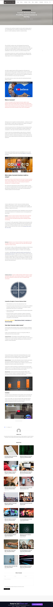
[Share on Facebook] (7, 427)
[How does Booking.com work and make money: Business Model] (26, 544)
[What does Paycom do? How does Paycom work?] (26, 497)
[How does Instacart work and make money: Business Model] (11, 450)
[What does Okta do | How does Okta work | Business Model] (11, 560)
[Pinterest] (11, 427)
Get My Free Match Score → (37, 604)
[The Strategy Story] (9, 2)
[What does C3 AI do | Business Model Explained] (26, 528)
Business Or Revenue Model (26, 10)
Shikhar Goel (18, 434)
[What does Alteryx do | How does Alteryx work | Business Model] (26, 560)
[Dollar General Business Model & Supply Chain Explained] (11, 528)
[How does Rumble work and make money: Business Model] (26, 513)
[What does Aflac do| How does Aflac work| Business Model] (11, 544)
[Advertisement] (19, 38)
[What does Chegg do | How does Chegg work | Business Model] (11, 465)
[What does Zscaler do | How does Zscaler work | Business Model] (26, 450)
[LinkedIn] (9, 427)
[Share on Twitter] (8, 427)
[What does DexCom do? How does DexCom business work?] (26, 481)
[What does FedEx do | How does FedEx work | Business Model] (11, 513)
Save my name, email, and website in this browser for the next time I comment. (14, 586)
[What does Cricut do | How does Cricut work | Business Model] (11, 481)
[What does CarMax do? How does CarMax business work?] (11, 497)
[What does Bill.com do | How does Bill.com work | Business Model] (26, 465)
